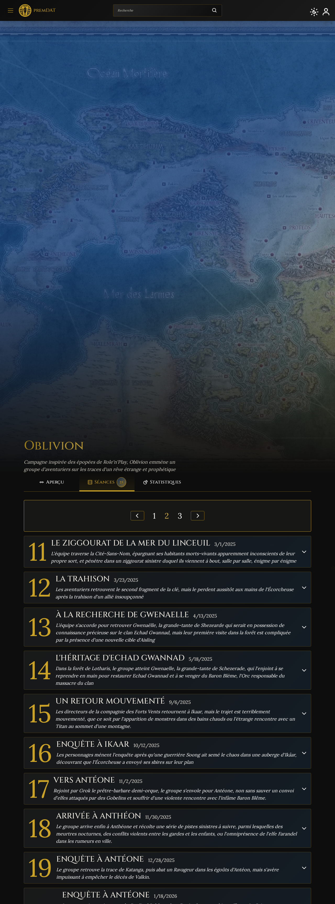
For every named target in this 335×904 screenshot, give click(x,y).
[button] (314, 12)
